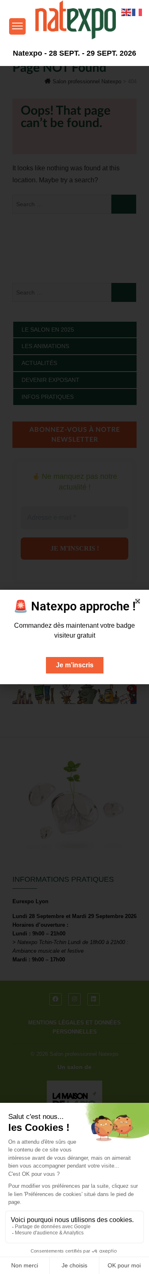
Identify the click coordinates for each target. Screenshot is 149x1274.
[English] (126, 11)
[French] (137, 11)
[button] (138, 601)
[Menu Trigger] (17, 26)
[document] (74, 637)
